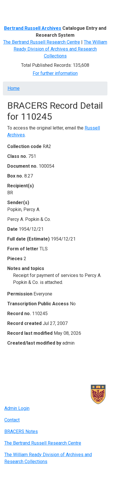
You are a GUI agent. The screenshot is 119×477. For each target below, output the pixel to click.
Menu (15, 6)
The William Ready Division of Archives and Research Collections (60, 49)
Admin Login (16, 408)
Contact (12, 420)
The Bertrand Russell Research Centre (41, 42)
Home (14, 88)
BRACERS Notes (21, 431)
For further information (55, 73)
